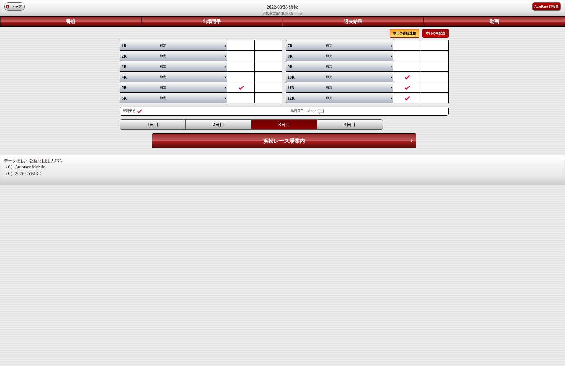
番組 (70, 21)
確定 (144, 46)
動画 (494, 21)
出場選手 (212, 21)
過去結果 (353, 21)
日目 (153, 124)
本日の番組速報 (404, 33)
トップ (17, 6)
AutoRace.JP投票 (546, 6)
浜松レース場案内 (284, 141)
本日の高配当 (435, 33)
